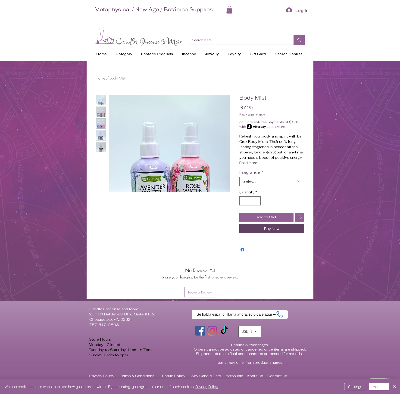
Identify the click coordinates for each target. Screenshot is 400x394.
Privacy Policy (206, 387)
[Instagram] (212, 344)
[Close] (394, 386)
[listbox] (249, 344)
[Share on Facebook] (242, 263)
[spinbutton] (250, 201)
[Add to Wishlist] (299, 217)
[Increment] (257, 201)
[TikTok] (224, 344)
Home (100, 78)
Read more (248, 163)
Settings (355, 387)
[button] (229, 9)
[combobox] (271, 181)
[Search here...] (299, 40)
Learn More (276, 127)
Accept (379, 387)
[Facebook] (200, 344)
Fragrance (251, 172)
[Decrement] (243, 201)
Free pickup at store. (252, 114)
